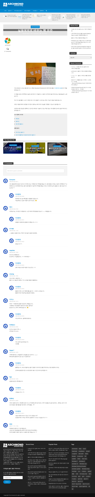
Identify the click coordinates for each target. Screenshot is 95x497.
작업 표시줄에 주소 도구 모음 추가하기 (58, 472)
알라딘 (17, 121)
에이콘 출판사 (19, 124)
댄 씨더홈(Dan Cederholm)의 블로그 (25, 135)
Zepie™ (11, 350)
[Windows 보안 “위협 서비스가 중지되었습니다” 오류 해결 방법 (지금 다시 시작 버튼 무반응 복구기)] (49, 17)
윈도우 (9, 10)
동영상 (89, 471)
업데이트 (80, 479)
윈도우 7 (86, 479)
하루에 (11, 398)
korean (88, 451)
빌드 (79, 476)
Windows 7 (74, 461)
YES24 (17, 118)
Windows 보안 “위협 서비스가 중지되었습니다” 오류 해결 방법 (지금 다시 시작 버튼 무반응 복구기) (56, 17)
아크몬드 (35, 10)
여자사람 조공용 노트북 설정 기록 (35, 148)
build (84, 448)
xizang (11, 274)
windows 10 (75, 463)
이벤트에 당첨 (58, 88)
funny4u (12, 179)
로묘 (10, 424)
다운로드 (84, 471)
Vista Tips (84, 458)
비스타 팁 (74, 476)
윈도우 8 (74, 481)
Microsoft (81, 453)
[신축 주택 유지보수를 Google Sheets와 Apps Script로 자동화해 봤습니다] (19, 16)
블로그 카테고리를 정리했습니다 (41, 15)
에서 (10, 207)
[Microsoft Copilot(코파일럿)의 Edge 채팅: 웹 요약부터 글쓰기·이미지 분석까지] (63, 16)
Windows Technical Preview (79, 466)
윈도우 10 (80, 481)
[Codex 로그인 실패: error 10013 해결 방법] (4, 15)
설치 (83, 476)
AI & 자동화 (27, 10)
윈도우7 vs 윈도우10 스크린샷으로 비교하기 (13, 148)
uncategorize (35, 27)
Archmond (74, 448)
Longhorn (74, 453)
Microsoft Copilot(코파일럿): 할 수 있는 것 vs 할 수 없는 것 (85, 16)
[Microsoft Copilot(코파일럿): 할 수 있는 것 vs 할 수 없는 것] (78, 16)
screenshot (80, 456)
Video (78, 458)
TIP (85, 456)
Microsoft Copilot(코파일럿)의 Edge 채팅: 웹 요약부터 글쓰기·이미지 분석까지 (71, 16)
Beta (80, 448)
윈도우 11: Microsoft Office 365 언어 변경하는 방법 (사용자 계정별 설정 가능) (37, 484)
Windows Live (83, 463)
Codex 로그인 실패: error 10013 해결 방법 (12, 15)
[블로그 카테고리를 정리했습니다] (34, 15)
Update (74, 458)
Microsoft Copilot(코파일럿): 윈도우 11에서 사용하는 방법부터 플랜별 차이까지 (37, 477)
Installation (81, 451)
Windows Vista (85, 468)
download (74, 451)
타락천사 (12, 325)
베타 (90, 474)
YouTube (74, 471)
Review (74, 456)
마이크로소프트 (18, 10)
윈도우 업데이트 (83, 486)
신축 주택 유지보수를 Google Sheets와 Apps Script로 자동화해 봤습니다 (26, 16)
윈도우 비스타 (86, 484)
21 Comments (35, 33)
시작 (5, 10)
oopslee (12, 250)
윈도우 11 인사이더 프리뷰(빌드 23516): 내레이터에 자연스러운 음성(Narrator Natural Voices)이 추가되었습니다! (59, 454)
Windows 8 (82, 461)
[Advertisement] (65, 4)
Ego (10, 377)
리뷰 (77, 474)
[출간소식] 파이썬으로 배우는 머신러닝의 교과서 (57, 149)
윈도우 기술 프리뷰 (76, 484)
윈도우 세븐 (75, 486)
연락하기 (42, 10)
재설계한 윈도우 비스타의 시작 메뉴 (57, 483)
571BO (11, 229)
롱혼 (73, 474)
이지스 (11, 299)
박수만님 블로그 (20, 132)
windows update (76, 468)
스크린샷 (88, 476)
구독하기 (7, 482)
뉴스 (79, 471)
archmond (7, 45)
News (86, 453)
